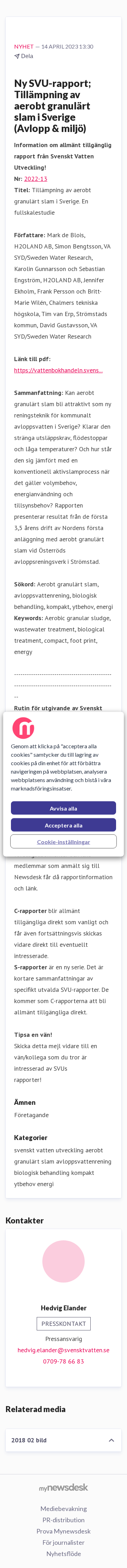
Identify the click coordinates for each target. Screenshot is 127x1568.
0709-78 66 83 (63, 1361)
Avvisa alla (63, 808)
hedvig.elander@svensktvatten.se (63, 1350)
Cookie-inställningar (63, 841)
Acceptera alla (64, 824)
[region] (63, 784)
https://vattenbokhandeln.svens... (58, 370)
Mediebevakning (63, 1508)
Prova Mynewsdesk (63, 1531)
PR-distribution (63, 1520)
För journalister (63, 1542)
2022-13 (35, 179)
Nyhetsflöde (63, 1553)
